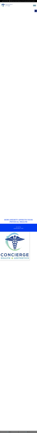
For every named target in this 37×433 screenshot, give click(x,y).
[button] (35, 11)
